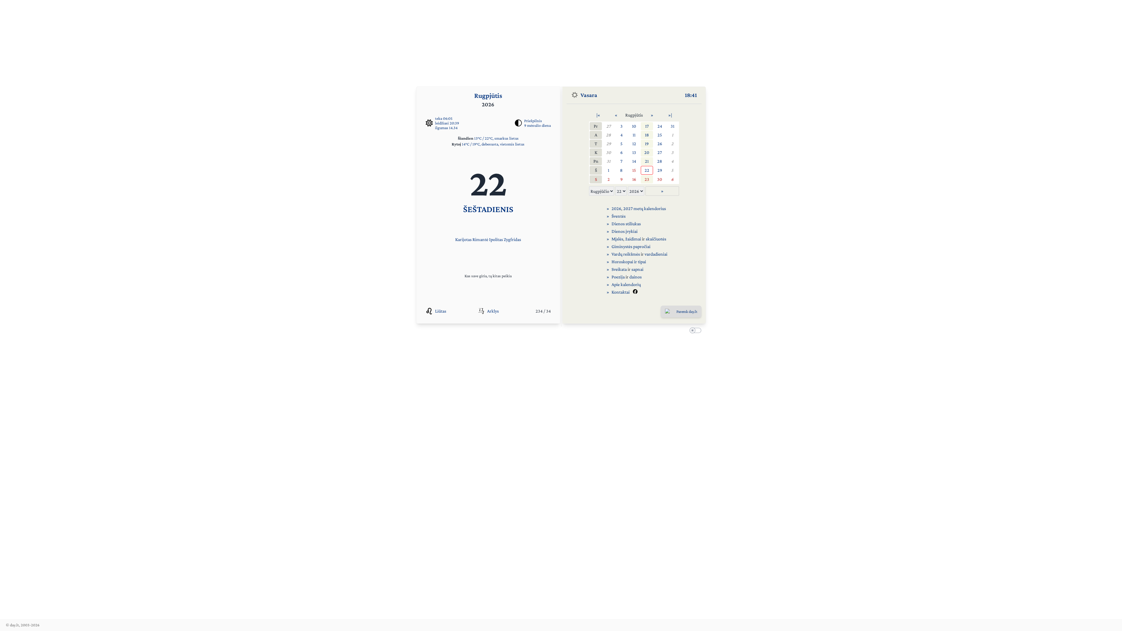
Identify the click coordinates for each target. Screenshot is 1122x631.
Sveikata (619, 269)
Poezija (618, 276)
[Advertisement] (561, 41)
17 (647, 126)
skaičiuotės (656, 238)
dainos (635, 276)
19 (647, 143)
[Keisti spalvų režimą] (694, 331)
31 (672, 126)
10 (634, 126)
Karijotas (463, 239)
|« (598, 114)
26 (659, 143)
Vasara (589, 95)
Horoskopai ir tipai (629, 261)
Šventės (619, 216)
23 (647, 179)
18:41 (691, 95)
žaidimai (633, 238)
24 (659, 126)
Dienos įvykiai (625, 231)
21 (647, 161)
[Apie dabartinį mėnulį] (518, 122)
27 (608, 126)
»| (670, 114)
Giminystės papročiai (631, 246)
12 (634, 143)
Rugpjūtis (488, 95)
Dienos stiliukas (626, 223)
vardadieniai (656, 254)
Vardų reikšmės (626, 254)
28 (608, 134)
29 (608, 143)
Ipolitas (496, 239)
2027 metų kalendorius (644, 208)
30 (608, 152)
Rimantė (480, 239)
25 (659, 134)
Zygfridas (512, 239)
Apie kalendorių (626, 284)
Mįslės (617, 238)
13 (634, 152)
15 (634, 170)
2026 (616, 208)
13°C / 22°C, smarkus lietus (496, 138)
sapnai (637, 269)
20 (646, 152)
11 (634, 134)
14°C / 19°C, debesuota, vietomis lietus (493, 144)
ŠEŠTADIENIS (488, 209)
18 (647, 134)
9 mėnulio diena (537, 125)
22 (647, 170)
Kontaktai (621, 292)
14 (634, 161)
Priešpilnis (533, 120)
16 (634, 179)
